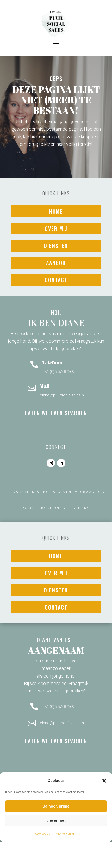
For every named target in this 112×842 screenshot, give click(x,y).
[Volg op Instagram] (51, 463)
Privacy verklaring (63, 833)
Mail (45, 386)
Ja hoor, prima (56, 806)
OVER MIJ (56, 228)
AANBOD (56, 263)
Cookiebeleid (42, 833)
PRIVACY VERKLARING (28, 492)
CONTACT (56, 280)
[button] (104, 780)
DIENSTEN (56, 246)
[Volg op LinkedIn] (61, 463)
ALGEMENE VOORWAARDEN (79, 492)
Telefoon (52, 363)
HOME (56, 211)
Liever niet (56, 820)
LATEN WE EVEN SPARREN (56, 413)
